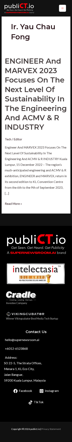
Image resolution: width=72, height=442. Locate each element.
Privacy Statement (51, 428)
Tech (8, 139)
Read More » (13, 203)
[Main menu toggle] (62, 8)
